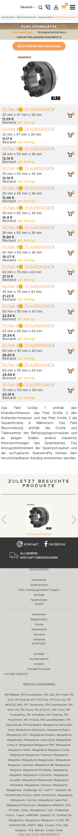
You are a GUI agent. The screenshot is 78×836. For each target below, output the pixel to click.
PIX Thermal (55, 715)
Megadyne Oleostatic (30, 730)
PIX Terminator (34, 705)
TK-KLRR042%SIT (37, 266)
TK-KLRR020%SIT (38, 109)
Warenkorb (39, 629)
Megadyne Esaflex (42, 735)
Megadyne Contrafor (37, 775)
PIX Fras (42, 700)
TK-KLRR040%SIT (38, 247)
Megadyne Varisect (38, 785)
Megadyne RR (44, 765)
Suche (39, 624)
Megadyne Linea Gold (40, 740)
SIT (41, 790)
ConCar (32, 800)
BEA (40, 825)
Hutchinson (48, 795)
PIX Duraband (32, 725)
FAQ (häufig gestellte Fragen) (39, 590)
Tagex (20, 815)
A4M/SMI (32, 815)
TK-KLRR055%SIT (38, 325)
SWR (36, 795)
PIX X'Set (62, 695)
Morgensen (38, 810)
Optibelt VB (63, 790)
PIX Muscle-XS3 (25, 700)
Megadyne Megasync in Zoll (44, 820)
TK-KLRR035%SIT (37, 207)
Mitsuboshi (18, 800)
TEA (30, 830)
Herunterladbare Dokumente (39, 37)
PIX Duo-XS (57, 700)
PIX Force (26, 710)
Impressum (39, 580)
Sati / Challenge (58, 810)
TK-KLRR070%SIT (38, 384)
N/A (68, 805)
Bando (39, 830)
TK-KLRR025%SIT (37, 168)
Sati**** (49, 790)
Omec (24, 810)
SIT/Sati (14, 810)
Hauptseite (8, 17)
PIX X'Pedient (36, 715)
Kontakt (31, 544)
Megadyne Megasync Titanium (31, 755)
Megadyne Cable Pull (52, 800)
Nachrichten (39, 600)
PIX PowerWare (31, 695)
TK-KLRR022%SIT (37, 129)
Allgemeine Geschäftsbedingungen (39, 555)
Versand (39, 634)
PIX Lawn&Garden (53, 720)
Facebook (57, 544)
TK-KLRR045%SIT (38, 286)
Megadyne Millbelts (50, 805)
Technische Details (51, 32)
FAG (59, 825)
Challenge (30, 790)
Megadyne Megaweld (37, 780)
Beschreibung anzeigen (39, 46)
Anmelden (39, 614)
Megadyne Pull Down (21, 805)
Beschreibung (22, 32)
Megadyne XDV (17, 735)
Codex (49, 825)
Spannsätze (46, 17)
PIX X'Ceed (31, 720)
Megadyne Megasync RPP (36, 745)
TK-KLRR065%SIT (38, 365)
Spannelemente (26, 17)
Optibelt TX (47, 815)
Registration (39, 619)
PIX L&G (49, 695)
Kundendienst (39, 659)
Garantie (39, 639)
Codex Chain (54, 830)
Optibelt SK (64, 815)
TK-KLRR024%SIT (37, 148)
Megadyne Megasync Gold (50, 750)
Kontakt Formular (39, 669)
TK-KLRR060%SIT (38, 345)
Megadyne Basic (58, 730)
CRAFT (31, 825)
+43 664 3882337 (16, 674)
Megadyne (65, 795)
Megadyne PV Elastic (37, 770)
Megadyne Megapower (38, 760)
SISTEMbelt (11, 695)
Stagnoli (20, 830)
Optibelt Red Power (18, 795)
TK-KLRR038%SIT (37, 227)
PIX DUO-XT (43, 710)
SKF (65, 825)
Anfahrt (39, 664)
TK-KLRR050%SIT (38, 306)
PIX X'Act (58, 710)
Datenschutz (39, 585)
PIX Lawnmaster (56, 705)
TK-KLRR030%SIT (38, 188)
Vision (10, 815)
